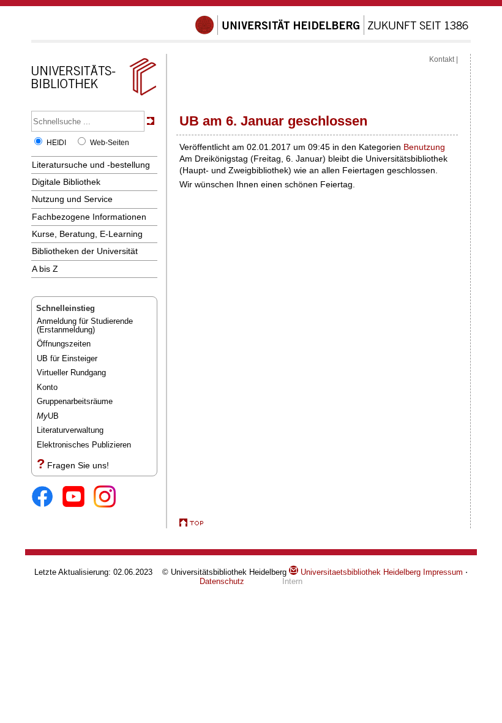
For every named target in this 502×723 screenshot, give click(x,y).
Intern (292, 581)
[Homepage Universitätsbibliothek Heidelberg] (93, 95)
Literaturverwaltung (70, 430)
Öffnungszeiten (64, 343)
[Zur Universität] (332, 32)
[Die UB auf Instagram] (109, 497)
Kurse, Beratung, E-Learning (87, 234)
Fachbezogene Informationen (89, 217)
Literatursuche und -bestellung (91, 165)
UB (48, 416)
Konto (47, 387)
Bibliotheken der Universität (85, 251)
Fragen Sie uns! (78, 465)
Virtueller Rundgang (71, 372)
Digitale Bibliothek (66, 182)
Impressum (443, 572)
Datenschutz (222, 581)
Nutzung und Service (72, 199)
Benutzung (424, 147)
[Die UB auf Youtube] (78, 497)
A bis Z (45, 269)
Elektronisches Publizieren (84, 444)
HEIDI (56, 142)
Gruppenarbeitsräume (75, 401)
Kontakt (441, 59)
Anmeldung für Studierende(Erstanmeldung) (85, 325)
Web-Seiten (109, 142)
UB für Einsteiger (67, 358)
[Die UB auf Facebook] (46, 497)
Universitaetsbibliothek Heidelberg (359, 572)
